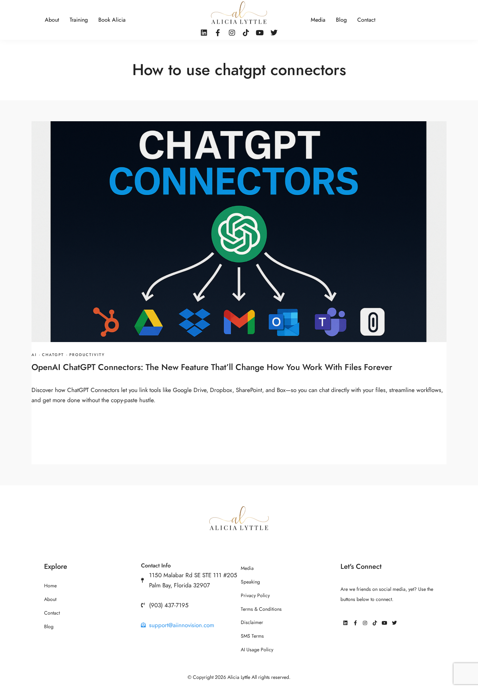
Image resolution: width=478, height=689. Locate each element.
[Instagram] (232, 33)
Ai (34, 354)
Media (318, 20)
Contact (366, 20)
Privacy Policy (255, 595)
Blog (341, 20)
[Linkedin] (204, 33)
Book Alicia (112, 20)
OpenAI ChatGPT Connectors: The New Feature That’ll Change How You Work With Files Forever (211, 367)
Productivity (87, 354)
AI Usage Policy (257, 649)
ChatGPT (53, 354)
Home (50, 585)
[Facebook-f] (218, 33)
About (52, 20)
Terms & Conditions (261, 609)
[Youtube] (260, 33)
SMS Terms (252, 636)
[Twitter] (274, 33)
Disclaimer (252, 622)
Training (79, 20)
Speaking (250, 582)
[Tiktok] (246, 33)
